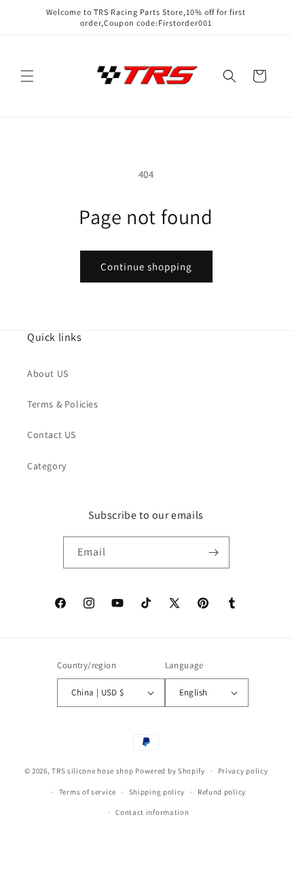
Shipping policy (157, 792)
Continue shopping (146, 266)
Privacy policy (243, 771)
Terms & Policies (62, 404)
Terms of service (87, 792)
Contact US (51, 435)
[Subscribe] (214, 552)
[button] (27, 76)
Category (47, 466)
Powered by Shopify (170, 771)
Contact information (152, 812)
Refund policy (222, 792)
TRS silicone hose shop (92, 771)
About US (48, 373)
